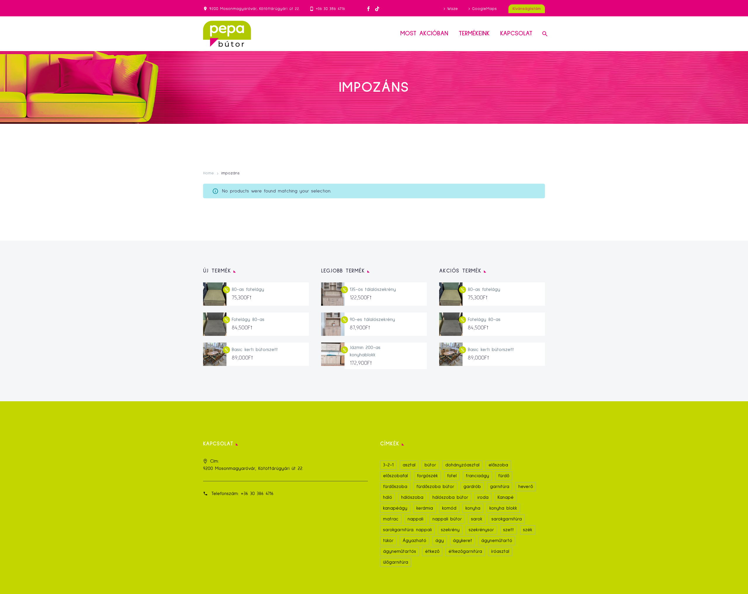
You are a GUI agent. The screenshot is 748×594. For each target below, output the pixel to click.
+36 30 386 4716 (330, 9)
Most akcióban (424, 33)
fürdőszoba (395, 486)
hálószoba (412, 497)
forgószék (427, 475)
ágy (439, 540)
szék (527, 529)
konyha (472, 508)
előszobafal (395, 475)
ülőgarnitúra (395, 562)
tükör (388, 540)
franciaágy (477, 475)
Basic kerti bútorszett (255, 349)
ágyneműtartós (399, 551)
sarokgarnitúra (506, 519)
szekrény (450, 529)
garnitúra (499, 486)
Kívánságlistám (526, 9)
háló (387, 497)
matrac (391, 519)
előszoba (498, 465)
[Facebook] (368, 8)
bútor (430, 465)
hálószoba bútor (450, 497)
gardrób (472, 486)
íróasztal (500, 551)
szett (508, 529)
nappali (415, 519)
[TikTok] (377, 8)
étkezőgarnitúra (465, 551)
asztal (409, 465)
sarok (476, 519)
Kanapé (506, 497)
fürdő (503, 475)
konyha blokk (503, 508)
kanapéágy (395, 508)
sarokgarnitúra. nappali (407, 529)
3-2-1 (388, 465)
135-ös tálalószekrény (373, 289)
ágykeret (462, 540)
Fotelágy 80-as (248, 319)
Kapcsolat (516, 33)
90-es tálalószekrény (372, 319)
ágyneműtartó (496, 540)
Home (208, 173)
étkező (432, 551)
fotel (452, 475)
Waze (452, 9)
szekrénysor (481, 529)
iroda (483, 497)
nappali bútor (447, 519)
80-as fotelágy (248, 289)
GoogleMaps (484, 9)
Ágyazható (414, 540)
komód (449, 508)
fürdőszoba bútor (435, 486)
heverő (525, 486)
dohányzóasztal (462, 465)
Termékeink (474, 33)
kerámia (424, 508)
